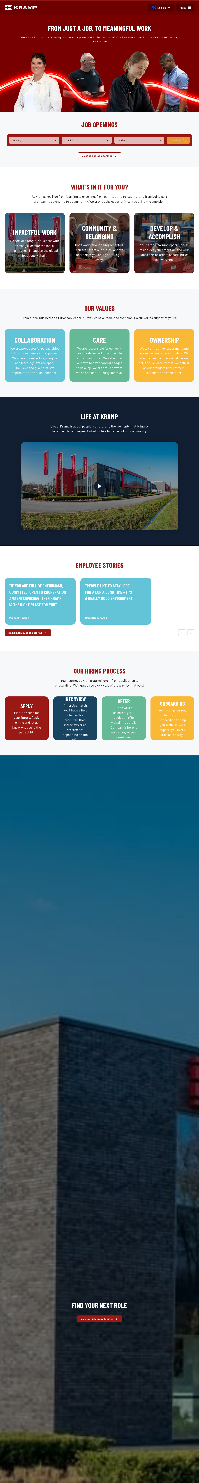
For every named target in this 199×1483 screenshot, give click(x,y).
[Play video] (99, 486)
